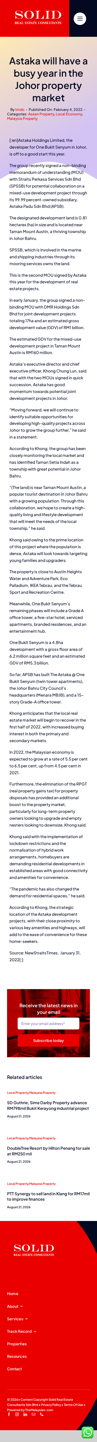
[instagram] (17, 1414)
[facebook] (9, 1414)
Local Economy (69, 114)
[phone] (42, 1414)
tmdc (19, 109)
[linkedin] (25, 1414)
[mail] (33, 1414)
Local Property (17, 1093)
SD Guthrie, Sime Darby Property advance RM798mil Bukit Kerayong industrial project (48, 1105)
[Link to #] (80, 19)
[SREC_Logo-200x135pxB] (34, 1237)
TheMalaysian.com (39, 1410)
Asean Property (41, 114)
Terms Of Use (73, 1405)
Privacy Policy (51, 1405)
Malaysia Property (22, 118)
